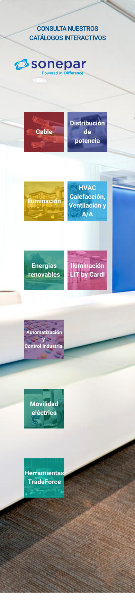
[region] (67, 296)
